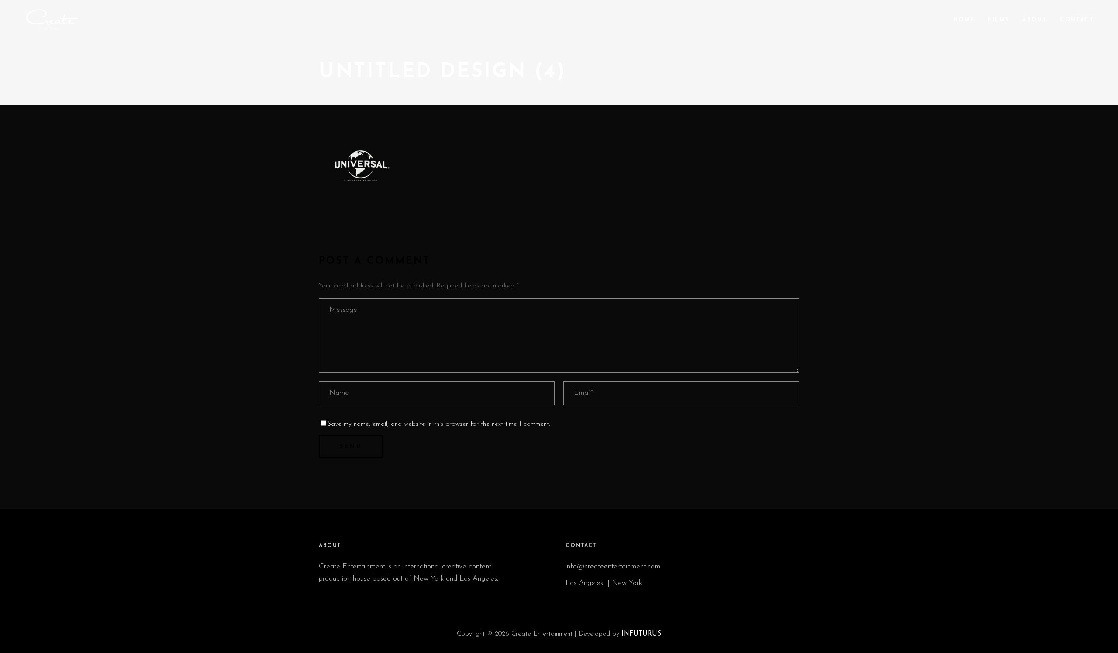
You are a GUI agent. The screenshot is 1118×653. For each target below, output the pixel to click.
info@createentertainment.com (614, 566)
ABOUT (330, 545)
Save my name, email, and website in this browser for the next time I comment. (439, 424)
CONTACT (581, 545)
